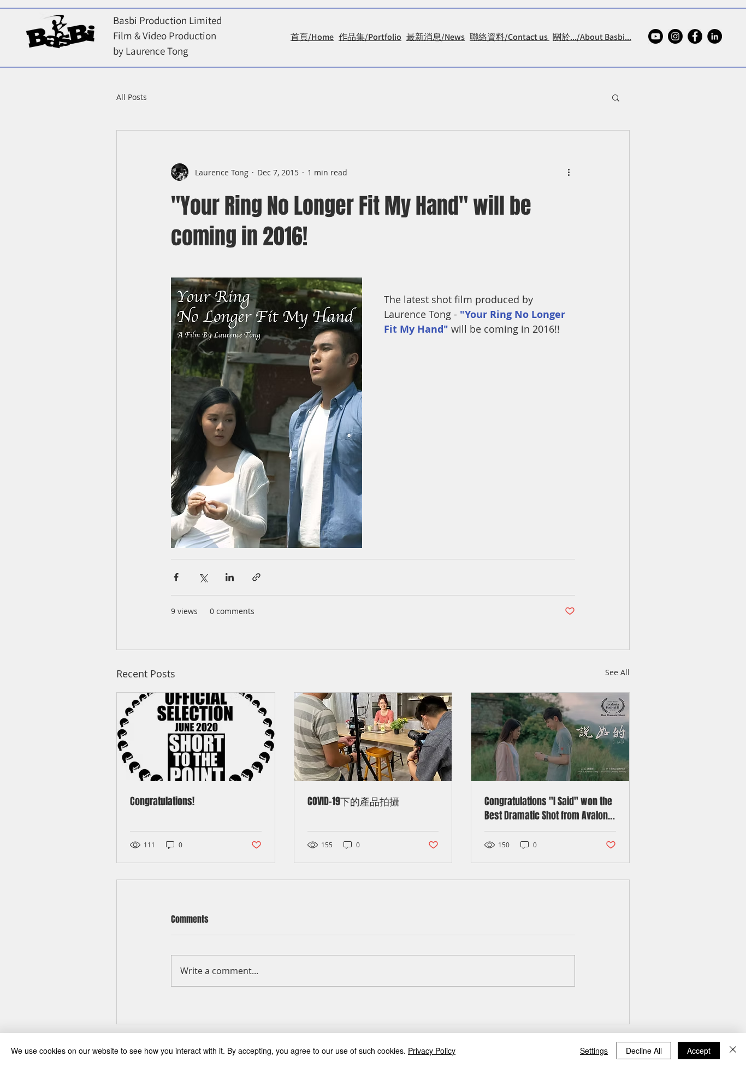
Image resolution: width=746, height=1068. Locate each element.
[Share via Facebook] (176, 577)
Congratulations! (162, 801)
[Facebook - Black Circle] (695, 36)
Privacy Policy (431, 1050)
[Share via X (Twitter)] (203, 577)
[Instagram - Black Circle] (675, 36)
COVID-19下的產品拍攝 (353, 801)
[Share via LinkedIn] (229, 577)
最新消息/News (435, 37)
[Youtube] (655, 36)
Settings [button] (594, 1050)
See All (617, 672)
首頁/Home (312, 37)
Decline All (644, 1050)
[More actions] (568, 172)
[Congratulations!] (196, 737)
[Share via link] (256, 577)
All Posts (131, 97)
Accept (699, 1050)
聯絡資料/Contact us (509, 37)
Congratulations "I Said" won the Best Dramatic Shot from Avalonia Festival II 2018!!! (549, 808)
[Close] (732, 1050)
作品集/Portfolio (370, 37)
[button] (616, 97)
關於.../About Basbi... (592, 37)
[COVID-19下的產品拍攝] (373, 737)
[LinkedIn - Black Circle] (714, 36)
